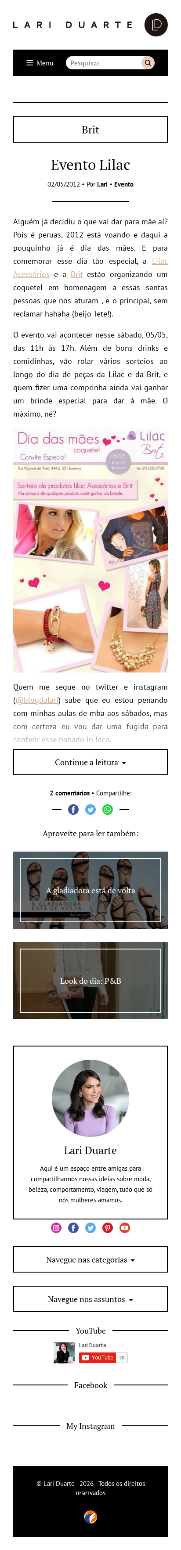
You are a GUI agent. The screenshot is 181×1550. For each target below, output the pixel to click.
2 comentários (70, 793)
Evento (124, 184)
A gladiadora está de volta (90, 890)
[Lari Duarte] (90, 24)
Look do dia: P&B (90, 980)
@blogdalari (36, 700)
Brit (77, 274)
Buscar (148, 62)
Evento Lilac (90, 164)
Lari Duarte (90, 1150)
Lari (102, 184)
